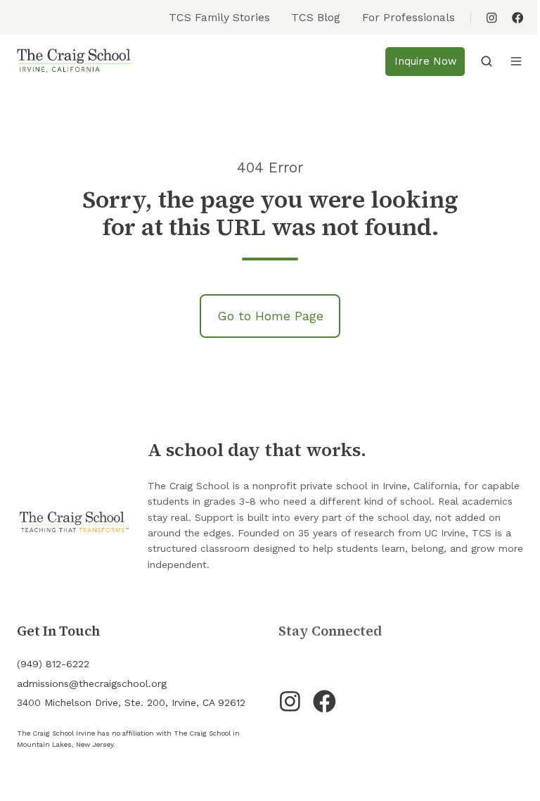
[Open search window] (487, 61)
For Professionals (408, 17)
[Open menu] (516, 61)
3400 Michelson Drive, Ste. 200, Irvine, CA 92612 (131, 702)
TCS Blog (315, 17)
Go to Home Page (270, 315)
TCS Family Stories (219, 17)
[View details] (491, 17)
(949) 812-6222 (53, 663)
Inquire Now (425, 61)
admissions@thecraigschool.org (92, 683)
